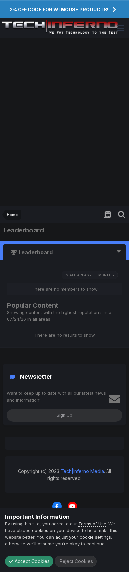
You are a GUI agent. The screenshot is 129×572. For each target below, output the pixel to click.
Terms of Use (92, 523)
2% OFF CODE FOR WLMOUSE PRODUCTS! (59, 9)
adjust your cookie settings (83, 537)
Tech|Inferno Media (82, 471)
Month (105, 275)
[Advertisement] (64, 122)
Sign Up (64, 415)
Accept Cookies (31, 561)
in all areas (77, 275)
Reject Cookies (75, 561)
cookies (40, 530)
